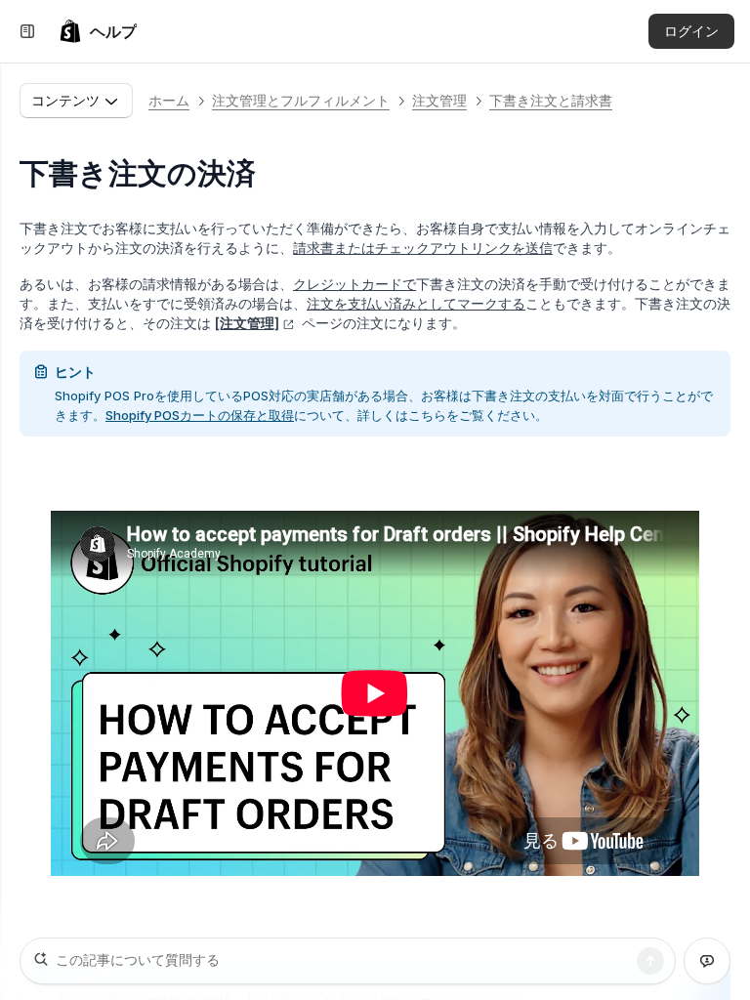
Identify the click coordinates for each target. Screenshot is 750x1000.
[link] (98, 31)
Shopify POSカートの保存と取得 (199, 415)
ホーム (168, 100)
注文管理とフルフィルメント (301, 100)
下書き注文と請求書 (550, 100)
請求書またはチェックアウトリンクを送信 (423, 247)
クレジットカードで (354, 283)
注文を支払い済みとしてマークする (416, 303)
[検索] (650, 961)
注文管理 (439, 100)
